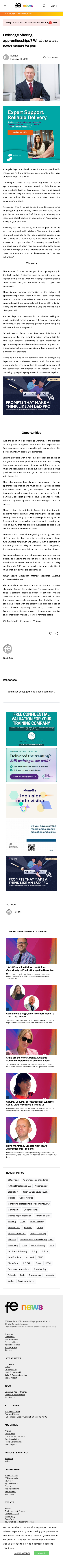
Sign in (54, 5)
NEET (24, 1245)
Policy (34, 1251)
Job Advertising (12, 1439)
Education (9, 1364)
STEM (48, 1263)
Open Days (10, 1519)
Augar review (41, 1185)
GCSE (22, 1221)
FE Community (11, 1339)
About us (9, 1334)
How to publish (11, 1475)
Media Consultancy (13, 1441)
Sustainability (40, 1269)
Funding (12, 1221)
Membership (10, 1491)
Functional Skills (43, 1215)
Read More (9, 1548)
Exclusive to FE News (30, 621)
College (11, 1197)
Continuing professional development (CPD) (29, 1203)
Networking (10, 1516)
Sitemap (8, 1350)
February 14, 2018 (19, 59)
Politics (45, 1251)
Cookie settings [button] (22, 1552)
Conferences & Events (15, 1511)
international (14, 1227)
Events (8, 1486)
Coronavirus (13, 1209)
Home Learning (37, 1221)
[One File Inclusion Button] (31, 800)
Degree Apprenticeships (19, 1215)
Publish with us (11, 1342)
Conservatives (26, 1197)
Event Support (11, 1444)
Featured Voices (12, 1414)
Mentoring (13, 1245)
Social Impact (11, 1378)
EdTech (8, 1367)
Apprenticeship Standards (35, 1179)
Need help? (10, 1494)
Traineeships (35, 1275)
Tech (22, 1275)
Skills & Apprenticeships (16, 1375)
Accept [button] (41, 1553)
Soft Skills (27, 1263)
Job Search (10, 1397)
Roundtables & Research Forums (19, 1522)
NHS (52, 1245)
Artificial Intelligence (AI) (19, 1185)
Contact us (10, 1336)
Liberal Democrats (17, 1233)
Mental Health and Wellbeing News (36, 1239)
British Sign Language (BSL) (35, 1191)
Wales (11, 1281)
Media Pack (10, 1433)
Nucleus (14, 55)
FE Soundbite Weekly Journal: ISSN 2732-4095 (26, 1417)
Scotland (29, 1257)
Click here (32, 614)
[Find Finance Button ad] (31, 764)
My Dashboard (11, 1483)
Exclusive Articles (12, 1411)
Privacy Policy (11, 1347)
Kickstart (28, 1227)
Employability (11, 1369)
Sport (38, 1263)
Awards (8, 1508)
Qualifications (14, 1257)
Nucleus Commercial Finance (35, 585)
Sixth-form (13, 1263)
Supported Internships (18, 1269)
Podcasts (9, 1458)
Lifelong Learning (38, 1233)
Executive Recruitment (15, 1394)
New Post (9, 1480)
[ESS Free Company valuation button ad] (31, 729)
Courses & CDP (12, 1513)
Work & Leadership (13, 1372)
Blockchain (13, 1191)
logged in (27, 691)
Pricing (8, 1431)
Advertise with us (12, 1344)
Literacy (12, 1239)
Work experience (26, 1281)
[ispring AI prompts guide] (31, 413)
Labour (40, 1227)
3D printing (13, 1179)
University (49, 1275)
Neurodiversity (38, 1245)
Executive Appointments (16, 1392)
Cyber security (31, 1209)
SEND (40, 1257)
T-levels (12, 1275)
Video (7, 1461)
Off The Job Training (17, 1251)
